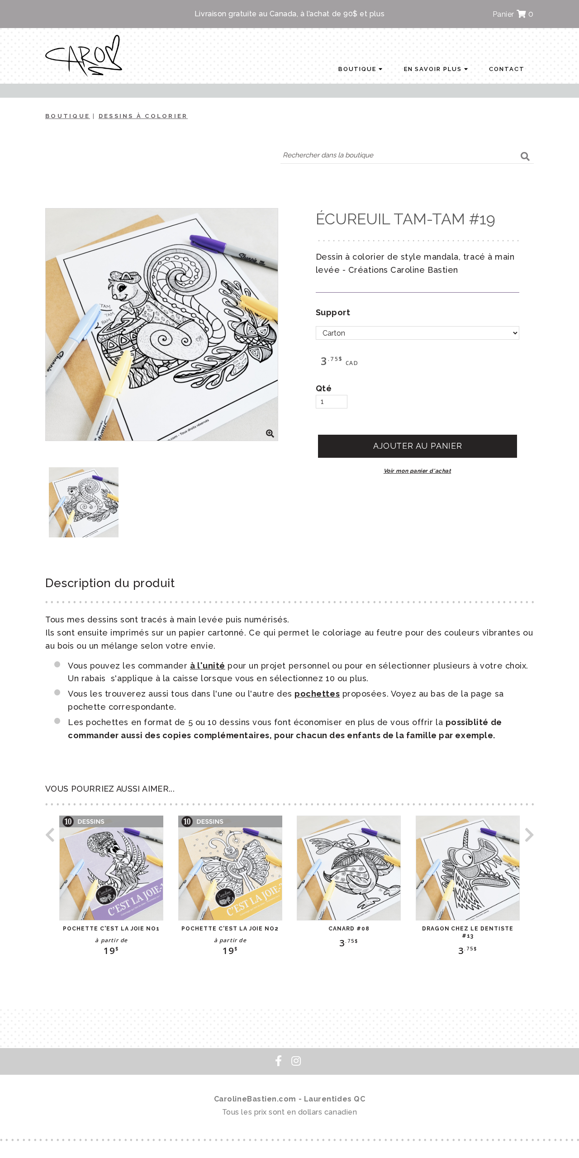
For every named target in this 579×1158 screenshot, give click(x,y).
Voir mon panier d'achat (417, 471)
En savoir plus (434, 69)
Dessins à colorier (143, 116)
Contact (507, 69)
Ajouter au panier (417, 446)
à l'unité (207, 665)
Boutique (358, 69)
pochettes (317, 693)
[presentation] (50, 837)
